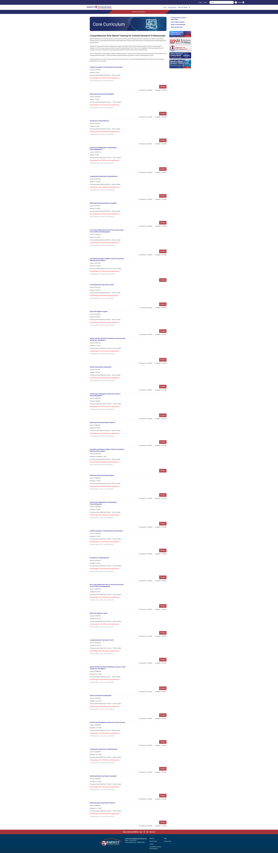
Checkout (241, 2)
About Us (152, 838)
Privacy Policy (167, 841)
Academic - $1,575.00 (161, 117)
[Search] (236, 2)
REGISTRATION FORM (176, 27)
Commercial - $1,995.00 (146, 117)
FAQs (165, 838)
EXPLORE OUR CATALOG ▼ (139, 12)
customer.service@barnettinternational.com (136, 838)
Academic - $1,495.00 (161, 90)
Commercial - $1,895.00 (146, 90)
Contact (205, 2)
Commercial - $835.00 (146, 307)
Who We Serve (153, 841)
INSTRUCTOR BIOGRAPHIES (178, 24)
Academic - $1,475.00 (161, 144)
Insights (200, 2)
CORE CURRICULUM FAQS (178, 22)
